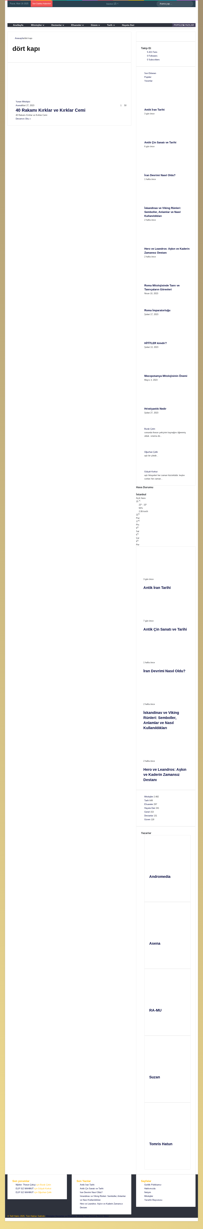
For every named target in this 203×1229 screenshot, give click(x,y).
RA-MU (155, 1010)
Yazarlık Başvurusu (153, 1200)
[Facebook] (154, 887)
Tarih (109, 25)
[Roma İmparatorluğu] (153, 306)
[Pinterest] (154, 895)
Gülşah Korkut (150, 471)
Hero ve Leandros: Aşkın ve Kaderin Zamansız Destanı (164, 774)
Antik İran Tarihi (154, 109)
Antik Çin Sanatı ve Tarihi (160, 142)
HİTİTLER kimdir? (155, 343)
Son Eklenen (150, 73)
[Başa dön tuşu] (6, 1219)
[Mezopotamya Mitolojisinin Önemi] (161, 372)
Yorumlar (148, 81)
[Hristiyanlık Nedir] (161, 405)
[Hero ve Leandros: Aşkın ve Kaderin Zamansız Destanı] (161, 245)
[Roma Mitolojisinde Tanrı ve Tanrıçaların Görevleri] (161, 282)
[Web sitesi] (154, 883)
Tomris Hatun (160, 1144)
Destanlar (56, 25)
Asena (19, 105)
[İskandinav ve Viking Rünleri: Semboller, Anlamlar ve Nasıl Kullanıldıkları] (161, 204)
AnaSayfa (18, 25)
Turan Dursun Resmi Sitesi (96, 1216)
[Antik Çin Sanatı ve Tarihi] (161, 138)
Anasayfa (19, 38)
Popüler (147, 77)
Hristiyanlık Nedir (155, 408)
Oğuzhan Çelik (151, 452)
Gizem (94, 25)
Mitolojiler (36, 25)
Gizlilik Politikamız (152, 1185)
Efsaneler (76, 25)
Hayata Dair (128, 25)
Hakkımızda (149, 1188)
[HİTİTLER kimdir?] (161, 339)
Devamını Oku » (23, 119)
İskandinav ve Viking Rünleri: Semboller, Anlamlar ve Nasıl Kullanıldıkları (162, 212)
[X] (154, 891)
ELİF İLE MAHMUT (25, 1188)
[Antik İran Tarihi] (161, 106)
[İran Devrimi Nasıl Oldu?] (161, 171)
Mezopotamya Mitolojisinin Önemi (165, 375)
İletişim (147, 1192)
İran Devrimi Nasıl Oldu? (159, 175)
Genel (147, 812)
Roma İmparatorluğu (157, 310)
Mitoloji (80, 1216)
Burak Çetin (149, 429)
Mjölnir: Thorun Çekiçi (26, 1185)
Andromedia (159, 877)
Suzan (154, 1077)
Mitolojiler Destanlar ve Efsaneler (61, 1216)
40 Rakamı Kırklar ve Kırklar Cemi (50, 110)
